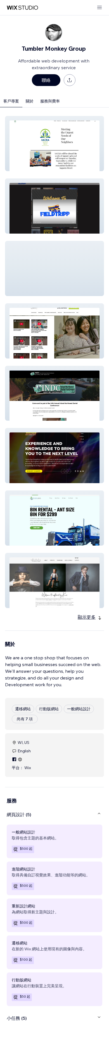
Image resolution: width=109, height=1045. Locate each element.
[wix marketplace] (22, 7)
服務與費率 (50, 101)
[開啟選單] (99, 7)
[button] (54, 143)
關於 (30, 101)
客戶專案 (11, 101)
